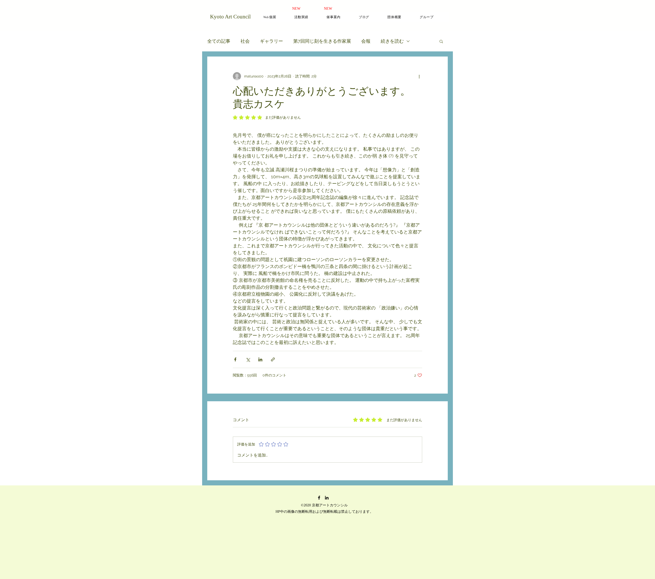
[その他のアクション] (419, 76)
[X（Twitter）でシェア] (247, 359)
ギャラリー (271, 41)
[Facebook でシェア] (235, 359)
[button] (441, 41)
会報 (365, 41)
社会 (245, 41)
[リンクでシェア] (272, 359)
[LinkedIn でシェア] (260, 359)
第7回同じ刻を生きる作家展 (322, 41)
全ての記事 (218, 41)
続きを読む (392, 41)
